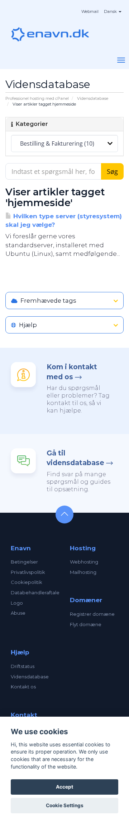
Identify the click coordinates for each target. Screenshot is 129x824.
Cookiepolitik (26, 582)
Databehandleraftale (35, 592)
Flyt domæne (85, 624)
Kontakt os (23, 686)
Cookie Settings (64, 805)
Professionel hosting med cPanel (37, 98)
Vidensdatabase (92, 98)
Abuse (18, 613)
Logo (17, 603)
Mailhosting (83, 572)
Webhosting (84, 562)
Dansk (111, 11)
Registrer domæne (92, 614)
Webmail (90, 11)
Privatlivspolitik (28, 572)
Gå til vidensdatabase (75, 458)
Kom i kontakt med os (72, 372)
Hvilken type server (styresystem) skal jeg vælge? (63, 220)
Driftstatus (22, 666)
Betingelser (24, 562)
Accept (64, 787)
